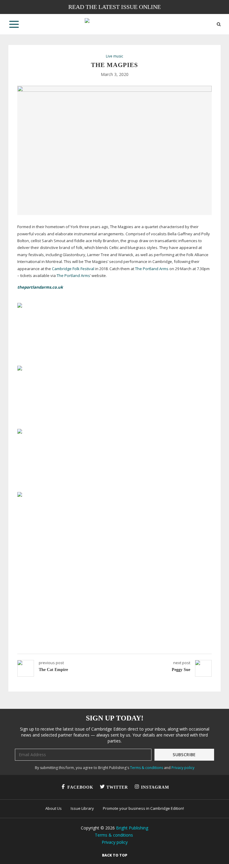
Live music (114, 56)
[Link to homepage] (114, 24)
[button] (14, 24)
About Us (53, 808)
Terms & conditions (146, 767)
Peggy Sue (181, 669)
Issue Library (82, 808)
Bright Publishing (132, 828)
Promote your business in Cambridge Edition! (143, 808)
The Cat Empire (53, 669)
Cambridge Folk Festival (73, 268)
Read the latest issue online (114, 7)
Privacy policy (182, 767)
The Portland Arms (151, 268)
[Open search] (218, 24)
